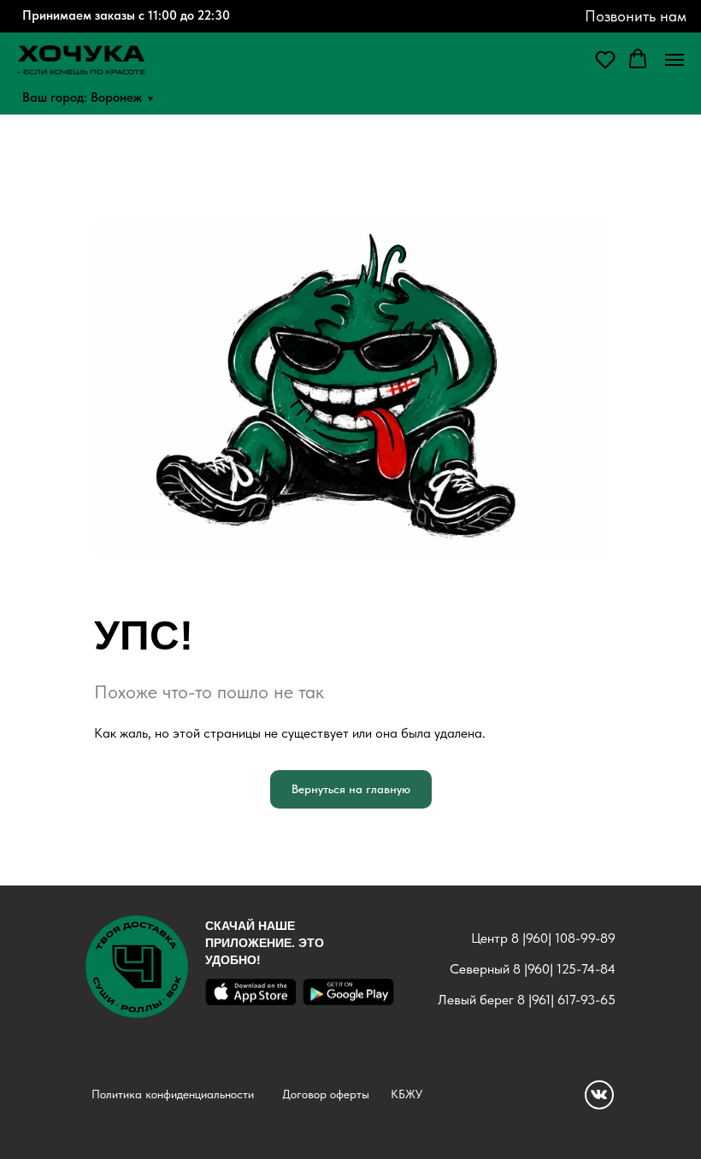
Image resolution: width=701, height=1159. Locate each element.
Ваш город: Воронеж (82, 97)
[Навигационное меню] (674, 60)
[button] (605, 59)
